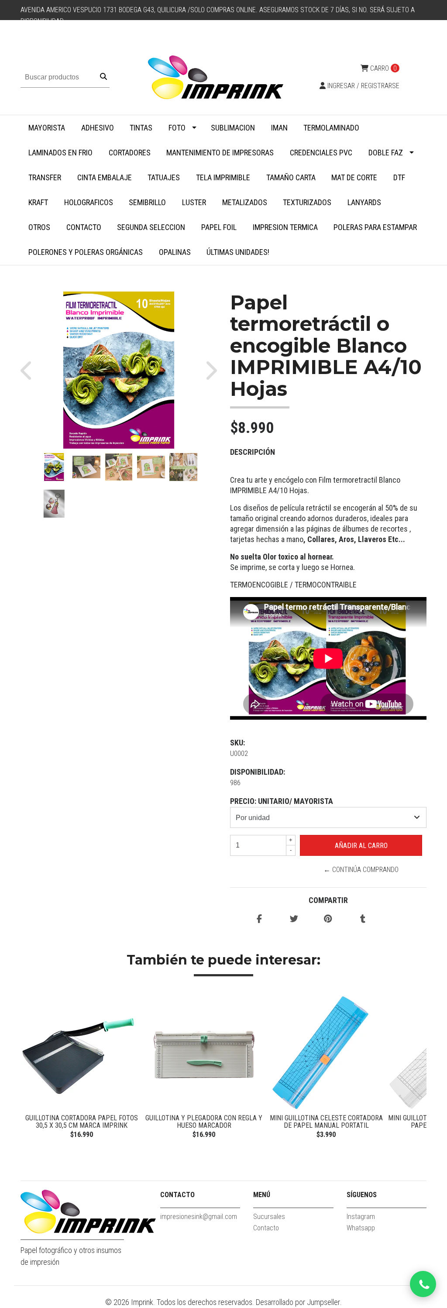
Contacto (83, 227)
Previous (29, 1071)
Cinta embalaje (104, 177)
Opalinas (175, 252)
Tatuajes (164, 177)
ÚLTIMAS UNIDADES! (237, 252)
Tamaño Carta (291, 177)
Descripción (252, 452)
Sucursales (269, 1216)
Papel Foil (219, 227)
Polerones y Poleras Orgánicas (85, 252)
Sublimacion (233, 127)
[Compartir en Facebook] (259, 919)
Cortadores (130, 152)
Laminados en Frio (60, 152)
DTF (399, 177)
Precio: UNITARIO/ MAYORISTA (281, 801)
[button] (30, 370)
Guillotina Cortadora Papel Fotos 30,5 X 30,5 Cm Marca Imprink (81, 1122)
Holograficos (88, 202)
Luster (194, 202)
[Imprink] (215, 76)
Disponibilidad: (257, 771)
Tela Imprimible (223, 177)
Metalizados (244, 202)
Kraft (38, 202)
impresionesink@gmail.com (198, 1216)
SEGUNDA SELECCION (151, 227)
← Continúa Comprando (361, 869)
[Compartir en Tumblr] (362, 919)
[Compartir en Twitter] (294, 919)
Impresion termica (285, 227)
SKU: (237, 742)
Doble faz (385, 152)
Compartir (328, 900)
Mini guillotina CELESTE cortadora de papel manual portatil (326, 1122)
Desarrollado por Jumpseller (298, 1302)
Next (417, 1071)
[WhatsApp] (423, 1284)
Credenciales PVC (321, 152)
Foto (177, 127)
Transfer (44, 177)
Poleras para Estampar (375, 227)
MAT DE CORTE (354, 177)
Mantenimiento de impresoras (220, 152)
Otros (39, 227)
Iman (279, 127)
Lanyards (364, 202)
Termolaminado (331, 127)
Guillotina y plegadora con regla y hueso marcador (203, 1122)
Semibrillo (147, 202)
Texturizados (307, 202)
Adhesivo (97, 127)
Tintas (141, 127)
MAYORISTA (46, 127)
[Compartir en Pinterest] (328, 919)
